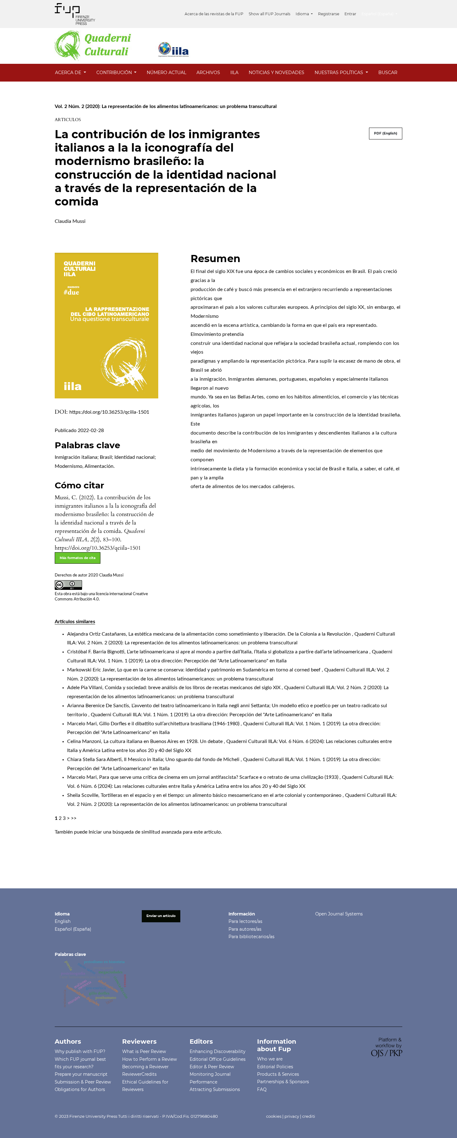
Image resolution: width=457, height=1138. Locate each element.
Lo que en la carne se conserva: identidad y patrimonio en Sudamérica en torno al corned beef (219, 669)
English (63, 921)
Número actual (166, 72)
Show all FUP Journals (269, 14)
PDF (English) (385, 133)
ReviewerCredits (139, 1074)
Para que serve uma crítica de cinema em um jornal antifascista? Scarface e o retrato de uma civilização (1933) (219, 777)
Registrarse (328, 14)
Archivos (208, 72)
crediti (308, 1116)
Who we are (270, 1058)
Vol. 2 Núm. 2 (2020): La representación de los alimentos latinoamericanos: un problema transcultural (166, 106)
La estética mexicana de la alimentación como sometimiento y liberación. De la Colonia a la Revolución (240, 634)
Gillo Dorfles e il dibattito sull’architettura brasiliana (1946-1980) (170, 723)
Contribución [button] (114, 72)
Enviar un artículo (161, 916)
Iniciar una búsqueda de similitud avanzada (135, 832)
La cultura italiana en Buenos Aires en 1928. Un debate (164, 741)
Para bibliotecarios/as (251, 936)
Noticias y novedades (276, 72)
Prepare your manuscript (81, 1074)
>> (73, 818)
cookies (273, 1116)
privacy (291, 1116)
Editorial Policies (275, 1066)
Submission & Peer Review (83, 1081)
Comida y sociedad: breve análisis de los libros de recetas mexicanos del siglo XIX (193, 687)
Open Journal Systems (339, 913)
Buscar (387, 72)
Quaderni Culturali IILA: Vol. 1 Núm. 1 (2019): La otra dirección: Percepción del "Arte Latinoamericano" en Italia (211, 714)
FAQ (261, 1089)
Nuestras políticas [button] (339, 72)
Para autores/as (244, 929)
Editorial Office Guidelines (218, 1059)
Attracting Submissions (215, 1089)
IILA (234, 72)
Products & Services (278, 1074)
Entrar (350, 14)
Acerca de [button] (68, 72)
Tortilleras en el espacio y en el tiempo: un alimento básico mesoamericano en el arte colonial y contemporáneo (222, 795)
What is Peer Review (144, 1051)
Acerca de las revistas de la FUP (214, 14)
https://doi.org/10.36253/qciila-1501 (109, 412)
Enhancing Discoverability (217, 1051)
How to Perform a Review (149, 1059)
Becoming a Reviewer (145, 1066)
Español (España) (73, 929)
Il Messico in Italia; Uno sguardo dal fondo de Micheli (182, 759)
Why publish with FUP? (80, 1051)
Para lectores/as (245, 921)
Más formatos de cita (77, 558)
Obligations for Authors (80, 1089)
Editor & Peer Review (212, 1066)
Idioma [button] (303, 14)
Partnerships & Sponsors (283, 1081)
